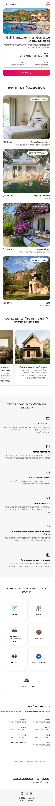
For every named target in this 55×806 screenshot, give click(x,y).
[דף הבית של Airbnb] (48, 4)
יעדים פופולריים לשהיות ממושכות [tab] (37, 712)
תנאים (22, 800)
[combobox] (26, 55)
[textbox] (38, 64)
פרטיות (30, 800)
